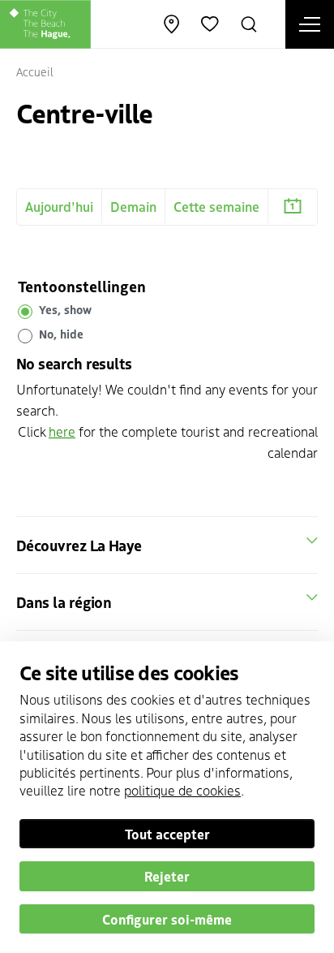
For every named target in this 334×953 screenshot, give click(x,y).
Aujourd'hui (59, 206)
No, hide (61, 334)
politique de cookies (182, 790)
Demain (133, 206)
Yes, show (65, 310)
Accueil (35, 71)
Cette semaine (216, 206)
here (62, 431)
